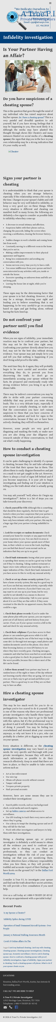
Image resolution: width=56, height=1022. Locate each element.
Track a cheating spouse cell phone (27, 963)
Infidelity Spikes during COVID (17, 919)
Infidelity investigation (12, 960)
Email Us (5, 1007)
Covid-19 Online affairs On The (17, 941)
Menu (50, 3)
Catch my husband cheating (20, 948)
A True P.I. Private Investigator (18, 997)
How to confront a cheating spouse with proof (28, 957)
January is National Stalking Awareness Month (24, 935)
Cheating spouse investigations (29, 951)
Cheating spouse (9, 951)
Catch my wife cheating (41, 948)
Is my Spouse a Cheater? (14, 913)
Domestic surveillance (21, 954)
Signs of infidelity (29, 960)
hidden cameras (19, 811)
